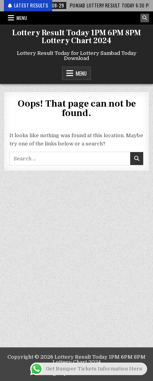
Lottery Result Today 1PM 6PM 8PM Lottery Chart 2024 (76, 37)
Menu (21, 18)
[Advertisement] (76, 266)
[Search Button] (144, 18)
